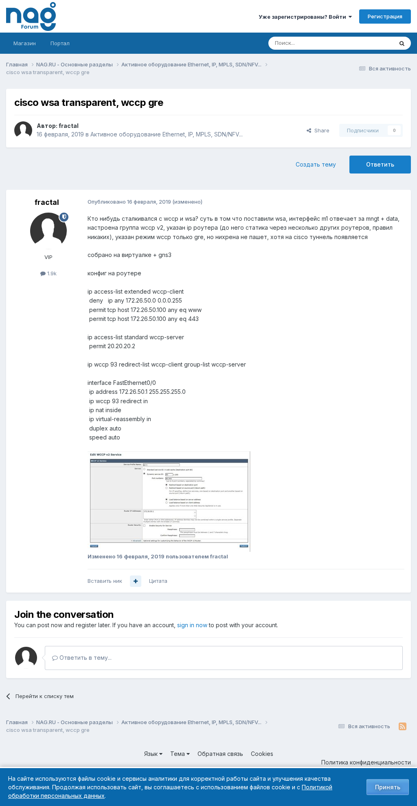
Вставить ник (105, 581)
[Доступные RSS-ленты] (402, 726)
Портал (60, 43)
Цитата (158, 581)
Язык (151, 753)
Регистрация (385, 16)
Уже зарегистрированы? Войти (304, 16)
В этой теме (367, 43)
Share (320, 130)
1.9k (51, 273)
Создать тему (316, 164)
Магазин (24, 43)
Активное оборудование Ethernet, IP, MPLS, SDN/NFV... (166, 134)
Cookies (262, 753)
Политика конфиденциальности (366, 762)
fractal (69, 125)
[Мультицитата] (135, 581)
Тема (178, 753)
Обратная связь (220, 753)
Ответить (380, 164)
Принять (387, 787)
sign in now (192, 625)
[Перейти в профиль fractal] (23, 130)
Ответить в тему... (85, 657)
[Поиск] (402, 43)
